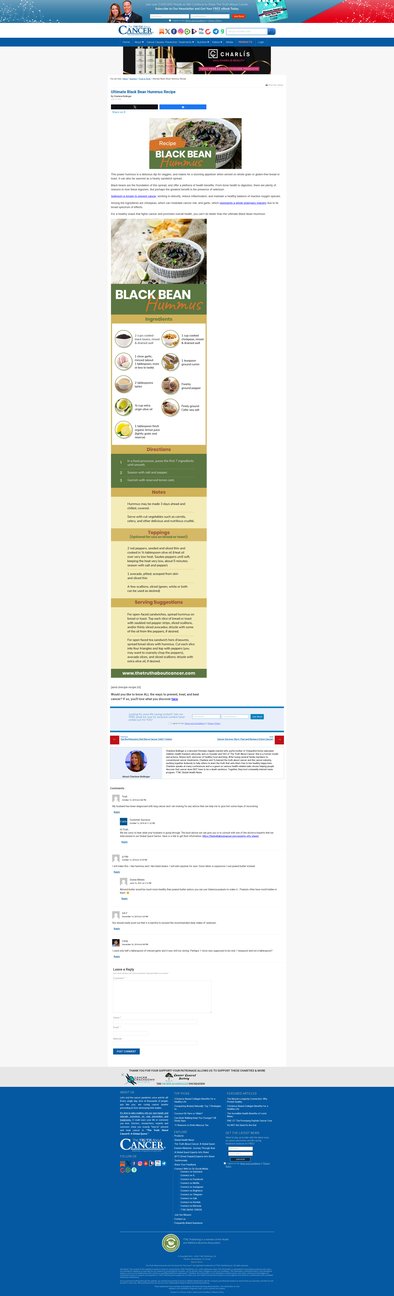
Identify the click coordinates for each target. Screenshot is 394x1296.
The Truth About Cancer (136, 30)
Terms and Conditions (195, 21)
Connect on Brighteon (192, 1190)
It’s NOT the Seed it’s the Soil (241, 1125)
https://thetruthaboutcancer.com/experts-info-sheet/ (230, 836)
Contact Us (174, 1292)
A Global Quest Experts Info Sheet (191, 1152)
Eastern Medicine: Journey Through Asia (194, 1148)
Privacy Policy (214, 21)
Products (179, 1135)
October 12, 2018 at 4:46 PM (134, 800)
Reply (117, 812)
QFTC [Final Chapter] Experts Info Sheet (194, 1156)
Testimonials (180, 1160)
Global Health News (184, 1140)
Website (117, 1039)
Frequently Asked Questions (188, 1223)
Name (117, 1017)
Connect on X (187, 1175)
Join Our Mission (182, 1214)
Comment (119, 978)
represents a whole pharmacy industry (243, 203)
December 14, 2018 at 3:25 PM (135, 917)
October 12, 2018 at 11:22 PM (142, 823)
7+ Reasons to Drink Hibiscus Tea (191, 1125)
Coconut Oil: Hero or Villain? (188, 1113)
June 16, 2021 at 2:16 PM (140, 883)
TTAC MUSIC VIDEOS (191, 1209)
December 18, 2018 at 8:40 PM (135, 944)
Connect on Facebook (192, 1179)
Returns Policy (197, 1262)
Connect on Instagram (192, 1187)
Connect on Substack (191, 1171)
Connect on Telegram (191, 1194)
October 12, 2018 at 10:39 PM (134, 860)
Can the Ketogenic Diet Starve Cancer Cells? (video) (146, 739)
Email (117, 1027)
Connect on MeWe (190, 1183)
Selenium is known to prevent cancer (133, 196)
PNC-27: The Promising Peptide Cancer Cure (249, 1120)
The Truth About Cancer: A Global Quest (194, 1144)
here (175, 699)
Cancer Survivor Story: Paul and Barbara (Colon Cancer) (245, 739)
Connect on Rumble (191, 1202)
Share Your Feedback (185, 1164)
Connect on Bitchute (191, 1206)
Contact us (180, 1219)
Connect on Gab (189, 1198)
